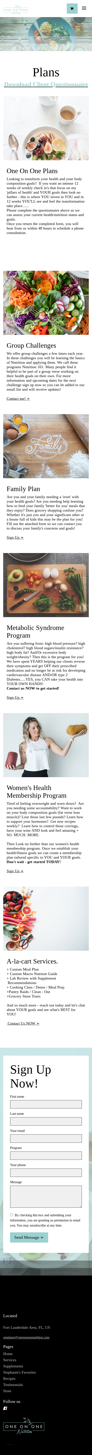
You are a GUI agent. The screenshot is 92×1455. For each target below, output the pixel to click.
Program (16, 1148)
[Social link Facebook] (41, 1408)
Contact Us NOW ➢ (23, 1023)
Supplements (13, 1366)
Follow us (11, 1401)
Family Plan (23, 489)
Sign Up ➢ (15, 537)
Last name (17, 1113)
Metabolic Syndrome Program (35, 631)
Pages (8, 1346)
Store (7, 1391)
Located (10, 1315)
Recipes (9, 1378)
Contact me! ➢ (18, 398)
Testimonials (13, 1385)
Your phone (18, 1165)
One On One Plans (32, 171)
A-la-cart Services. (32, 961)
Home (8, 1354)
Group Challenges (31, 345)
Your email (17, 1131)
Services (9, 1360)
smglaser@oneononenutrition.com (26, 1337)
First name (17, 1096)
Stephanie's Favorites (19, 1372)
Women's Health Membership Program (37, 791)
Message (16, 1182)
